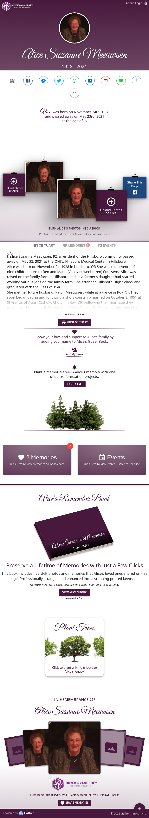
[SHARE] (136, 80)
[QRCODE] (12, 80)
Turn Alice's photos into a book (74, 228)
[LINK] (74, 93)
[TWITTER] (59, 80)
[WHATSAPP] (74, 80)
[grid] (74, 190)
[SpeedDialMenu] (139, 808)
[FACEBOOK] (28, 80)
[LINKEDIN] (90, 80)
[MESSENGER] (43, 80)
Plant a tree (74, 384)
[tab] (44, 245)
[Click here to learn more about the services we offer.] (74, 784)
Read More (74, 314)
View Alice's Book (74, 592)
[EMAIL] (105, 80)
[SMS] (121, 80)
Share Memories (77, 802)
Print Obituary (77, 322)
